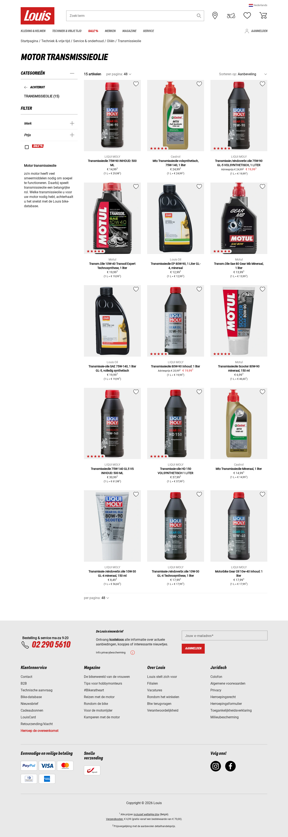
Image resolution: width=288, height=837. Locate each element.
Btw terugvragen (159, 704)
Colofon (216, 677)
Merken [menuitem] (110, 31)
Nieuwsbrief (29, 704)
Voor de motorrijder (98, 710)
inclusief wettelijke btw (146, 814)
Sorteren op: (228, 74)
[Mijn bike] (231, 15)
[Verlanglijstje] (247, 15)
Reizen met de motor (99, 697)
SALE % (38, 146)
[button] (258, 5)
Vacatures (154, 690)
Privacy (215, 690)
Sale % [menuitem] (93, 31)
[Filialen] (215, 15)
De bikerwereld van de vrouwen (107, 677)
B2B (24, 683)
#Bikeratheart (94, 690)
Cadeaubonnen (32, 710)
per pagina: (114, 74)
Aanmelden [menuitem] (259, 31)
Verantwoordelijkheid (162, 710)
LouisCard (28, 717)
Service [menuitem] (148, 31)
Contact (26, 677)
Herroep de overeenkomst (39, 731)
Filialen (152, 683)
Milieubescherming (224, 717)
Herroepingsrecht (223, 697)
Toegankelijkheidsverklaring (231, 710)
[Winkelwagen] (263, 15)
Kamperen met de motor (102, 717)
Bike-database (31, 697)
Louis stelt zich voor (162, 677)
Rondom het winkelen (163, 697)
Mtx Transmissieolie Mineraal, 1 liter (239, 468)
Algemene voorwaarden (227, 683)
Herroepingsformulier (226, 704)
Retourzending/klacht (37, 724)
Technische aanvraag (36, 690)
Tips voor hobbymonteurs (103, 683)
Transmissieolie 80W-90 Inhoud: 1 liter (175, 366)
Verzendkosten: (115, 819)
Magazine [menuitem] (129, 31)
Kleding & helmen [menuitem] (33, 31)
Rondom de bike (96, 704)
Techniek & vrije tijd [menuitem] (66, 31)
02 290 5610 (51, 645)
